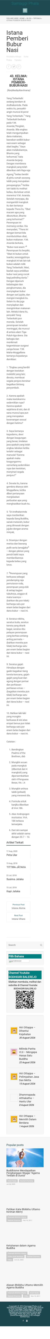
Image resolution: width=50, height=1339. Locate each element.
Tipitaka (17, 60)
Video (10, 1260)
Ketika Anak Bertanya (15, 1257)
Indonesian (17, 961)
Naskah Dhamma (26, 1181)
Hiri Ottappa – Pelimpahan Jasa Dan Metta (29, 1077)
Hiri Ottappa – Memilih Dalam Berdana (27, 1119)
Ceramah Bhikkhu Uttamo (17, 1217)
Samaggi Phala (25, 3)
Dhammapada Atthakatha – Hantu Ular (27, 1098)
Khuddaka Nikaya (14, 57)
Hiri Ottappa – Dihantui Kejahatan (27, 1031)
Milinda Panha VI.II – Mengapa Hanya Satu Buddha (28, 1053)
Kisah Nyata (12, 1181)
